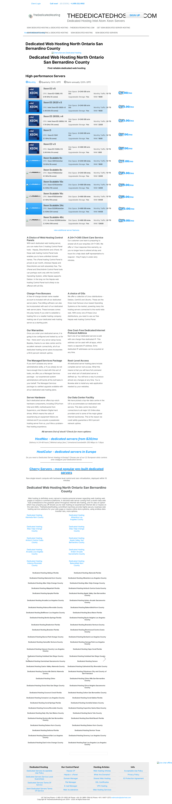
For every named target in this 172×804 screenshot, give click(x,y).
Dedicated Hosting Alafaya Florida (45, 573)
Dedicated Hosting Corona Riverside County (45, 708)
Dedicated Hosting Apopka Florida (45, 593)
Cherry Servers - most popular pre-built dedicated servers (66, 470)
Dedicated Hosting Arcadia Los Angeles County (34, 551)
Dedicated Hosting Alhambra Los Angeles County (76, 517)
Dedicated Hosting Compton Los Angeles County (45, 698)
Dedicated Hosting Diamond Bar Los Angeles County (45, 736)
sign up (135, 15)
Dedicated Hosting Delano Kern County (45, 725)
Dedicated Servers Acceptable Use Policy (39, 772)
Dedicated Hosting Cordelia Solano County (87, 703)
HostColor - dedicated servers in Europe (66, 452)
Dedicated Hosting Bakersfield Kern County (76, 563)
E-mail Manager (70, 786)
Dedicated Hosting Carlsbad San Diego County (45, 656)
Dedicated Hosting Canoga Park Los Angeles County (87, 643)
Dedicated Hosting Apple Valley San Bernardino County (76, 540)
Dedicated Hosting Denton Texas (87, 730)
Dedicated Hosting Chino (45, 678)
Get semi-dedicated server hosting (113, 28)
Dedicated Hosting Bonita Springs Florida (45, 618)
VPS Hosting (102, 786)
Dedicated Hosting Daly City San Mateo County (45, 713)
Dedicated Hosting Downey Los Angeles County (87, 735)
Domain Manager (71, 778)
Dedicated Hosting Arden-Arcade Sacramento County (76, 551)
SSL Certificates (102, 782)
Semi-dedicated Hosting (82, 33)
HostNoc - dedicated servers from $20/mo (66, 439)
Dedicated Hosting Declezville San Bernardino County (45, 719)
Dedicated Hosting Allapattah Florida (45, 588)
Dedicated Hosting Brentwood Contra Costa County (87, 631)
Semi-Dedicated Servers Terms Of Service (39, 789)
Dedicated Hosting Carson (87, 661)
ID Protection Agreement (133, 778)
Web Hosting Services (102, 790)
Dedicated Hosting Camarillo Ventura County (45, 642)
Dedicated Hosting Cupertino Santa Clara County (87, 708)
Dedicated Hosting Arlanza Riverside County (34, 563)
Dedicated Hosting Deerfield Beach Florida (87, 718)
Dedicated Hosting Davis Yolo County (87, 713)
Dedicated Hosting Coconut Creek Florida (46, 693)
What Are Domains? (102, 774)
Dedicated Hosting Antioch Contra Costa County (34, 540)
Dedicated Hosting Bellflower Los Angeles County (45, 613)
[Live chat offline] (164, 763)
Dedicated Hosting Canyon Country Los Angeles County (45, 650)
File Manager (70, 782)
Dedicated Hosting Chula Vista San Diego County (45, 686)
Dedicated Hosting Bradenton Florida (45, 625)
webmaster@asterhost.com (121, 797)
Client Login (36, 3)
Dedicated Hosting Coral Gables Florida (87, 698)
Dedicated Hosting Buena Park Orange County (45, 637)
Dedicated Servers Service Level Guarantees (39, 778)
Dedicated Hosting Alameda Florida (87, 573)
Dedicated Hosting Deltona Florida (45, 730)
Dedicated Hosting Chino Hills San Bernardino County (87, 679)
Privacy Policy (133, 774)
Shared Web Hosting (102, 778)
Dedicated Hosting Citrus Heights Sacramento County (87, 686)
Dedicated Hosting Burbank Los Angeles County (87, 637)
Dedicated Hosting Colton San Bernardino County (87, 693)
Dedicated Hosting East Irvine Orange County (45, 743)
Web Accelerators (70, 790)
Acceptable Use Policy (133, 771)
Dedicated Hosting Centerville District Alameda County (45, 672)
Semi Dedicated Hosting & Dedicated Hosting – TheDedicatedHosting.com (60, 28)
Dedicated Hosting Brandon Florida (45, 630)
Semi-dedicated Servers (106, 33)
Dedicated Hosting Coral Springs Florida (45, 703)
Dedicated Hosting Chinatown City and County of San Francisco (87, 672)
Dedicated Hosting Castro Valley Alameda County (45, 666)
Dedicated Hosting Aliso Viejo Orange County (34, 528)
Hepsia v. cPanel (71, 774)
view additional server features (66, 230)
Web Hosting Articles (102, 771)
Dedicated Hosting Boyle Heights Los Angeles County (87, 619)
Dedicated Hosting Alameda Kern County (34, 516)
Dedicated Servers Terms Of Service (39, 784)
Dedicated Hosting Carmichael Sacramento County (45, 661)
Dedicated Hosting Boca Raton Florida (87, 613)
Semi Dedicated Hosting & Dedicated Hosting (47, 33)
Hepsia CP (70, 771)
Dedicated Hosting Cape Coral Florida (87, 649)
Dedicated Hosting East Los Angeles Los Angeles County (87, 743)
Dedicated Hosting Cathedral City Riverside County (87, 666)
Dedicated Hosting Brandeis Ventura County (87, 625)
